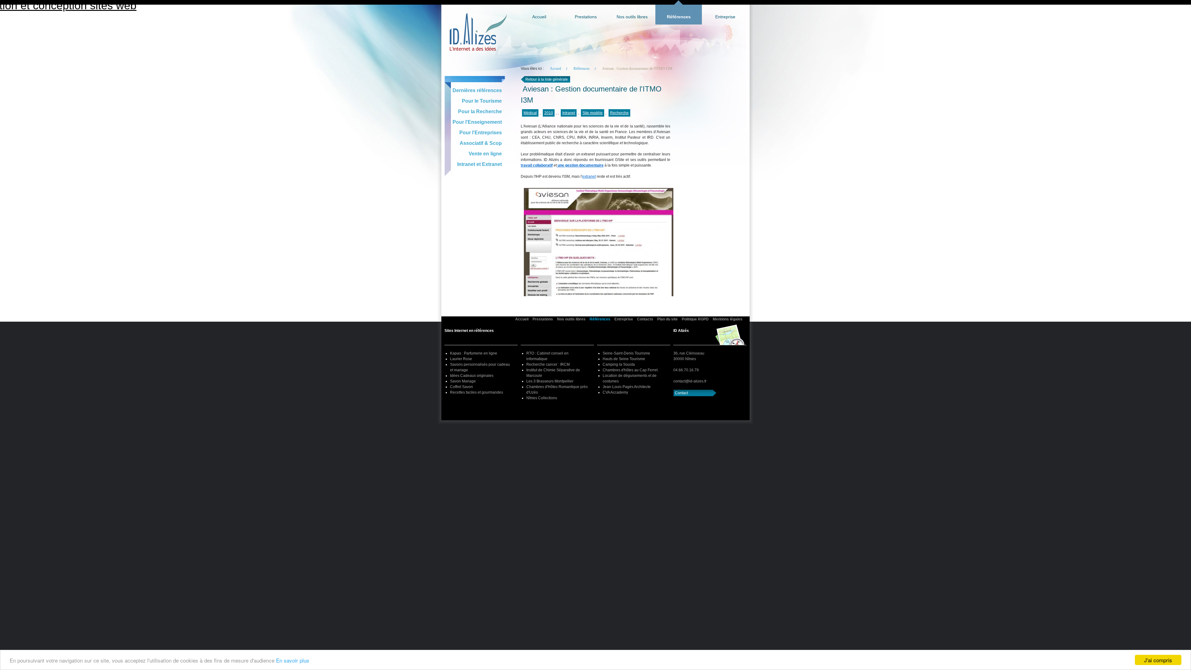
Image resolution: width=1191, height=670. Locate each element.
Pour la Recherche (480, 111)
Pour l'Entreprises (480, 132)
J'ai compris (1158, 660)
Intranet (568, 113)
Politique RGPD (695, 319)
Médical (530, 113)
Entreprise (725, 16)
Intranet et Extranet (479, 164)
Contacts (645, 319)
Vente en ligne (485, 153)
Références (679, 16)
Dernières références (477, 90)
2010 (548, 113)
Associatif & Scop (481, 143)
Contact (681, 393)
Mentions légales (728, 319)
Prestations (586, 16)
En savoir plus (292, 660)
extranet (589, 176)
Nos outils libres (632, 16)
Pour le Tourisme (482, 101)
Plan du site (667, 319)
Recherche (619, 113)
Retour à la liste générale (546, 79)
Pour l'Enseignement (477, 122)
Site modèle (592, 113)
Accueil (539, 16)
